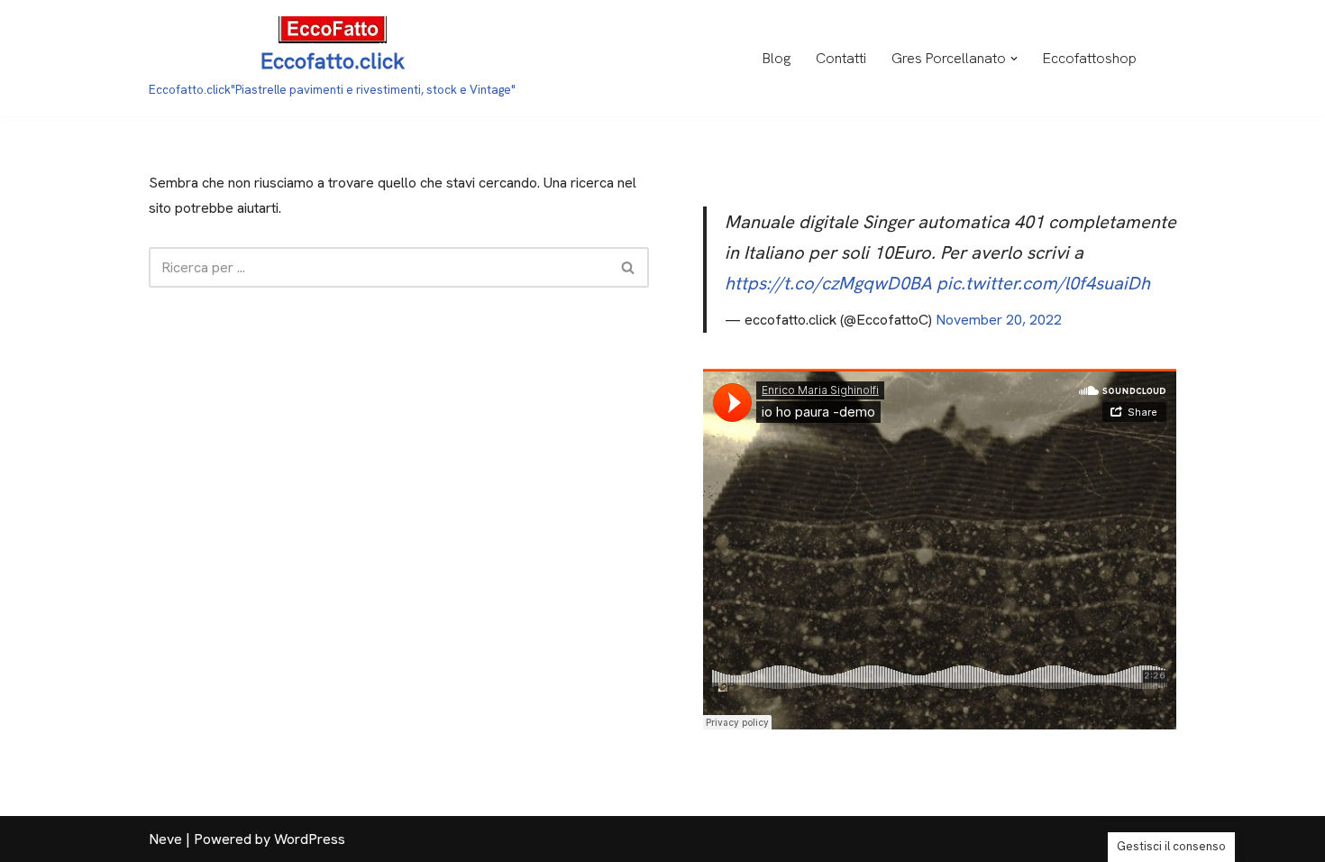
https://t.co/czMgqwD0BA (828, 283)
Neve (165, 839)
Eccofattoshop (1090, 58)
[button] (1014, 58)
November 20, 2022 (999, 319)
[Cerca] (628, 267)
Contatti (841, 58)
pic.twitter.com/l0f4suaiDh (1043, 283)
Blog (776, 58)
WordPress (309, 839)
